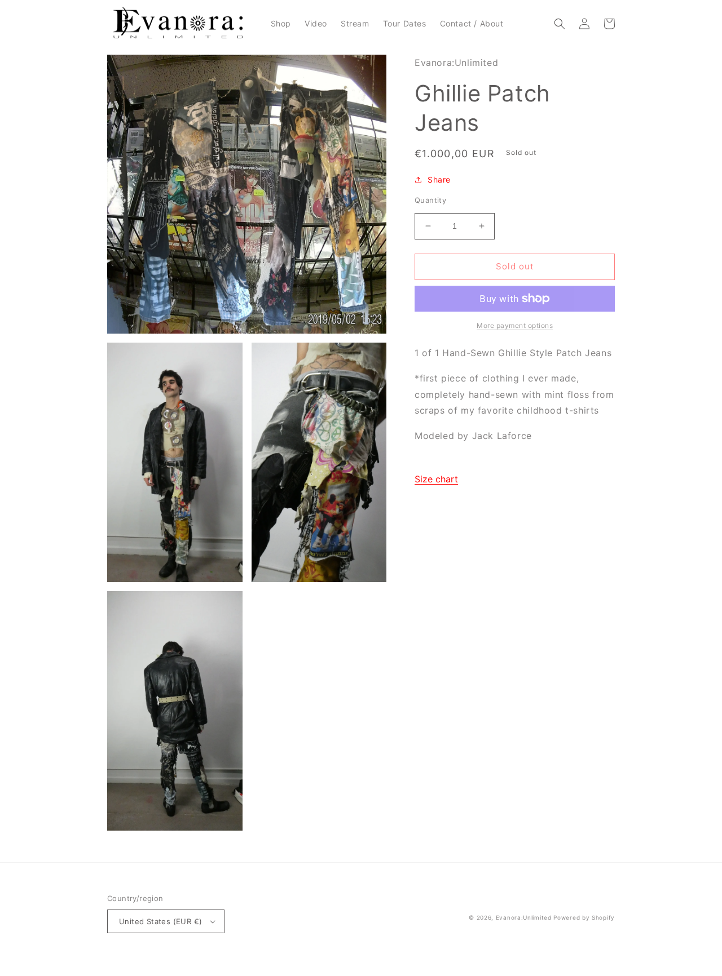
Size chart (436, 479)
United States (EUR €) (160, 921)
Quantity (430, 200)
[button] (559, 23)
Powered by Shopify (584, 917)
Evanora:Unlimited (524, 917)
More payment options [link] (515, 325)
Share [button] (439, 179)
